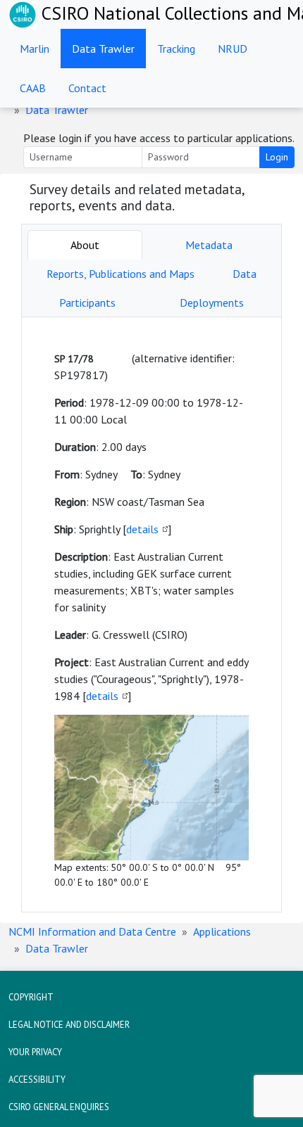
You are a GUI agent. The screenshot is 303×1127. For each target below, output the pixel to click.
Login (277, 157)
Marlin (34, 49)
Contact (87, 88)
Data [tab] (244, 274)
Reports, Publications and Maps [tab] (120, 274)
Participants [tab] (87, 302)
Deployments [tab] (212, 302)
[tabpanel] (151, 614)
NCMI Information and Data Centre (92, 931)
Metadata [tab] (209, 245)
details (142, 529)
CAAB (33, 88)
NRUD (232, 49)
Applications (222, 931)
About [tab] (84, 245)
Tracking (176, 49)
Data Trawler (103, 49)
